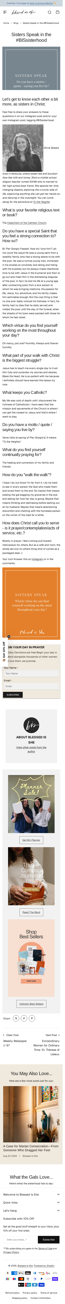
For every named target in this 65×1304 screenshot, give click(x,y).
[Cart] (57, 12)
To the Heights (41, 202)
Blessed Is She (25, 1265)
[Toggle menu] (5, 12)
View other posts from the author (31, 749)
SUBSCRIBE (13, 694)
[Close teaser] (8, 636)
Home (6, 23)
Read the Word (31, 912)
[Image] (31, 804)
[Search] (49, 12)
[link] (16, 1018)
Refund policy (12, 1292)
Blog (16, 23)
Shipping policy (19, 1298)
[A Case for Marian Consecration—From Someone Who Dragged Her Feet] (31, 1114)
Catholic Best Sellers (31, 1004)
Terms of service (48, 1292)
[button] (4, 652)
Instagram (37, 559)
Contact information (41, 1298)
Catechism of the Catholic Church (26, 223)
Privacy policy (30, 1292)
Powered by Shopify (44, 1265)
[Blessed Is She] (23, 12)
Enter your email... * (17, 1239)
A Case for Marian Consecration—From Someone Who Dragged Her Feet (31, 1148)
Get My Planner (31, 840)
